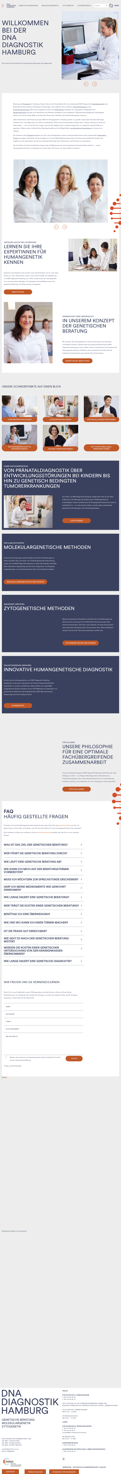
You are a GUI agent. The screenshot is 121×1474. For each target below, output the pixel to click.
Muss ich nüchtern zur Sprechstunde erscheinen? (41, 879)
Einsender (30, 135)
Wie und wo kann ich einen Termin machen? (36, 922)
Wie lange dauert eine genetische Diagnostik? (38, 961)
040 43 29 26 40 (70, 1428)
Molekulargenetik (50, 5)
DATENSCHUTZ (78, 1467)
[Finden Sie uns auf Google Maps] (63, 1460)
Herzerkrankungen (60, 419)
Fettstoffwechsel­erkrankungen (101, 448)
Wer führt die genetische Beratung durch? (35, 853)
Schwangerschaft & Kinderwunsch (19, 448)
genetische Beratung (66, 825)
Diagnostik (27, 104)
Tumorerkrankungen (79, 107)
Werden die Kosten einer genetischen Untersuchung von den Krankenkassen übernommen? (33, 950)
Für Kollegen (76, 789)
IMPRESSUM (66, 1467)
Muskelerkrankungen (60, 449)
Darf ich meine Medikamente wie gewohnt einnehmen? (35, 888)
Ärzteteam (18, 292)
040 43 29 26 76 (70, 1451)
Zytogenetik (68, 5)
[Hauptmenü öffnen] (111, 6)
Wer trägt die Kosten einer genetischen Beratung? (41, 905)
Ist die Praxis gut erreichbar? (25, 931)
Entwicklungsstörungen (21, 110)
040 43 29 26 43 (70, 1397)
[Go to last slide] (86, 84)
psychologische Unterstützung (81, 128)
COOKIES (102, 1467)
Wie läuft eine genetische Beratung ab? (32, 861)
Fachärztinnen (59, 110)
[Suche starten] (106, 5)
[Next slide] (94, 84)
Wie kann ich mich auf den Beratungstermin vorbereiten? (36, 870)
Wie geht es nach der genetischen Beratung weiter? (36, 940)
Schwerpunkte (84, 5)
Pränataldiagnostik (98, 104)
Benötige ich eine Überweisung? (27, 914)
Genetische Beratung (28, 5)
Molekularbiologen (20, 112)
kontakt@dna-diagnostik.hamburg (74, 1432)
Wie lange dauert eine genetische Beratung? (36, 897)
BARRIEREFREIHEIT (92, 1467)
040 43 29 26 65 (70, 1445)
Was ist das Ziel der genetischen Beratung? (36, 844)
